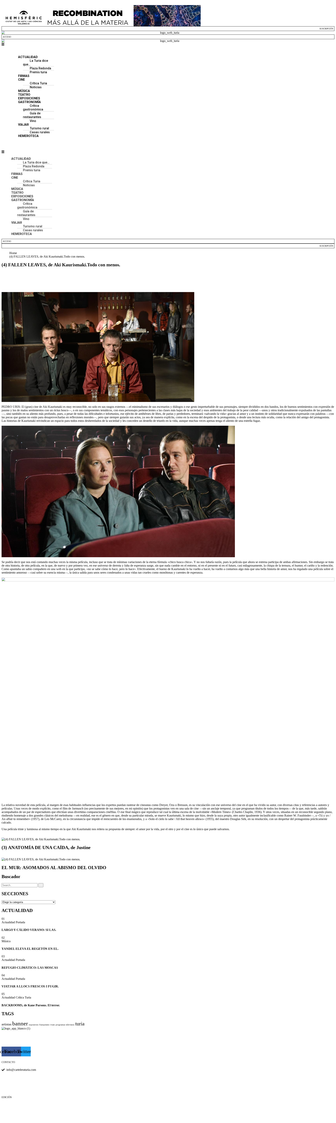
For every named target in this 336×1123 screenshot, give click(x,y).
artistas (6, 1024)
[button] (168, 44)
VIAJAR (16, 222)
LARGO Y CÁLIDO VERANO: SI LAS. (29, 929)
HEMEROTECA (28, 136)
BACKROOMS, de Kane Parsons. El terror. (31, 1005)
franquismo (44, 1025)
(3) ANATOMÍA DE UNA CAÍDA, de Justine (46, 847)
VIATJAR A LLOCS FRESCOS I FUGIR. (30, 986)
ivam (52, 1025)
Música (6, 941)
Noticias (36, 87)
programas (60, 1025)
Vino (26, 219)
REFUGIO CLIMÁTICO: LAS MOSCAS (30, 967)
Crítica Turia (23, 997)
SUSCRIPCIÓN (326, 28)
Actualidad (9, 922)
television (70, 1025)
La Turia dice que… (35, 62)
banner (20, 1023)
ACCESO (7, 37)
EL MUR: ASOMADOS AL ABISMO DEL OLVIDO (54, 867)
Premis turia (38, 72)
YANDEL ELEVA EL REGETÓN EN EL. (30, 948)
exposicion (33, 1025)
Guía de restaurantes (32, 115)
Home (13, 253)
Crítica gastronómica (33, 107)
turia (80, 1024)
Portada (20, 922)
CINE (21, 79)
